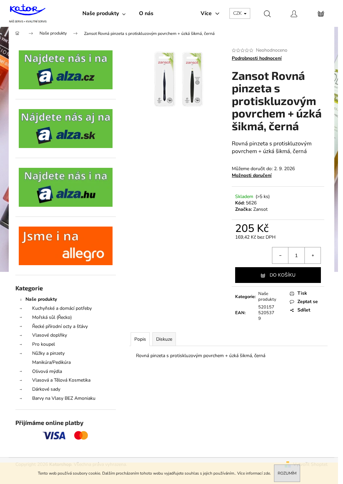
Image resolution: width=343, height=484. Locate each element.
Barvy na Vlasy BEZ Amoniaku (63, 398)
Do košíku (282, 275)
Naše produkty (41, 299)
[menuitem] (104, 13)
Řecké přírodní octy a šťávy (60, 326)
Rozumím (287, 473)
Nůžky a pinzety (48, 353)
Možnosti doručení (252, 175)
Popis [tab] (140, 339)
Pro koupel (43, 344)
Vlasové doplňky (49, 335)
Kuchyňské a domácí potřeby (62, 308)
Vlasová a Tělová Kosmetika (61, 380)
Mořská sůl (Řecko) (52, 317)
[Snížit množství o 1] (280, 255)
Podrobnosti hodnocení (257, 58)
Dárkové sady (46, 389)
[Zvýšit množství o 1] (312, 255)
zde (267, 473)
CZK (238, 13)
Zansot (260, 209)
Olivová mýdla (47, 371)
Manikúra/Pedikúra (51, 362)
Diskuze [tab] (164, 339)
